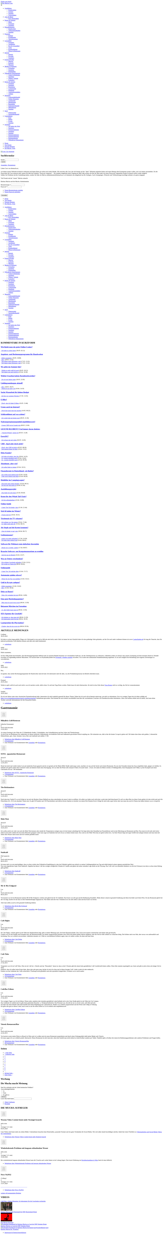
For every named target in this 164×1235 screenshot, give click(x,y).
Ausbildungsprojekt (8, 489)
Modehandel (12, 102)
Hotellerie (11, 90)
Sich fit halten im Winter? (11, 511)
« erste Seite (8, 1052)
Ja (3, 1091)
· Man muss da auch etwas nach (10, 602)
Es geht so (6, 1095)
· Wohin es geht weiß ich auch (10, 370)
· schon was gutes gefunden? (9, 538)
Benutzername (6, 185)
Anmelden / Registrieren (8, 165)
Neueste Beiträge (10, 146)
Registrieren (41, 742)
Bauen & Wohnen (10, 20)
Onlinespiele (5, 568)
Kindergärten (12, 10)
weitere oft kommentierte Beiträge (11, 1193)
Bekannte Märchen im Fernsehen (14, 606)
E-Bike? (4, 400)
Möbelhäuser (12, 107)
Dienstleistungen (10, 27)
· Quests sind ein (6, 515)
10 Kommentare (9, 1011)
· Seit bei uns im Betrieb (8, 555)
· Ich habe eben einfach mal (9, 540)
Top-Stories (8, 145)
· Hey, (2, 359)
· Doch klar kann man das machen (11, 410)
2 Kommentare (9, 774)
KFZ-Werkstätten (13, 18)
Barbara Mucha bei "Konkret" (10, 1229)
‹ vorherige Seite (9, 1054)
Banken (10, 35)
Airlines (10, 94)
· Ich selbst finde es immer (8, 467)
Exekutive (11, 80)
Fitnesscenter (12, 112)
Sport (6, 111)
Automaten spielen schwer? (11, 575)
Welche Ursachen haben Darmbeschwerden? (18, 376)
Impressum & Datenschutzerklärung (15, 1232)
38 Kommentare (9, 1043)
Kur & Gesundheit (13, 46)
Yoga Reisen (108, 685)
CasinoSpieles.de (138, 639)
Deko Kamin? (6, 453)
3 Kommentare (9, 873)
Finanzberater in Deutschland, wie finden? (17, 471)
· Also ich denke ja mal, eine (9, 531)
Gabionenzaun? (7, 535)
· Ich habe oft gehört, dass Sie (10, 456)
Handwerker (12, 29)
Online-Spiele (6, 504)
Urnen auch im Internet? (10, 407)
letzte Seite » (8, 1075)
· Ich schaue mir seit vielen (9, 440)
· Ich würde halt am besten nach (10, 418)
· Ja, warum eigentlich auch (9, 458)
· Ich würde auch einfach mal (9, 474)
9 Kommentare (9, 839)
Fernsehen (11, 68)
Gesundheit (8, 41)
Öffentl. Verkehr (13, 78)
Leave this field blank (7, 1098)
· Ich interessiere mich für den (10, 619)
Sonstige (10, 13)
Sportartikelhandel (13, 114)
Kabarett (10, 63)
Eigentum (11, 24)
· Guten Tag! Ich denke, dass (9, 507)
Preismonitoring (13, 138)
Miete (10, 22)
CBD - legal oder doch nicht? (12, 444)
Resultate (7, 1104)
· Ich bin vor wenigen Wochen (10, 396)
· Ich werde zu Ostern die (8, 564)
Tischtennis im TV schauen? (12, 519)
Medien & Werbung (11, 66)
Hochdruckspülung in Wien (89, 1160)
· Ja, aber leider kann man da (9, 610)
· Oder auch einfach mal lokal (10, 476)
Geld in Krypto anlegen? (10, 582)
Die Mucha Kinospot (7, 1222)
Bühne (10, 119)
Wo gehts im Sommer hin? (11, 367)
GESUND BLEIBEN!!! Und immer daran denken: (20, 429)
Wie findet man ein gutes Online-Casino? (17, 347)
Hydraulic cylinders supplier (64, 657)
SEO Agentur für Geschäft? (11, 614)
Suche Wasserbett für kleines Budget (15, 392)
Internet (7, 53)
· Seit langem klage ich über (9, 449)
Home (6, 143)
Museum (11, 65)
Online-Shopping (13, 99)
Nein (4, 1093)
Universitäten (12, 15)
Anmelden (31, 742)
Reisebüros (11, 87)
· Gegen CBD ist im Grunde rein (10, 425)
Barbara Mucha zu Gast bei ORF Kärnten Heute (15, 1226)
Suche (3, 160)
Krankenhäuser (12, 49)
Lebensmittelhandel (14, 97)
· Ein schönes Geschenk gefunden (11, 562)
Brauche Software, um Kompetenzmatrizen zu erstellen (22, 551)
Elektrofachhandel (13, 106)
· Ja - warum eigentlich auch (9, 460)
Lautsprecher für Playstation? (12, 623)
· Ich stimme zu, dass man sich (10, 617)
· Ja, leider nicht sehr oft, (8, 524)
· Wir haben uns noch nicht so (10, 372)
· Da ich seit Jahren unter (8, 379)
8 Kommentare (9, 941)
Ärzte (10, 47)
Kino (9, 118)
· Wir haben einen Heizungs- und (11, 361)
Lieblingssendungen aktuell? (12, 383)
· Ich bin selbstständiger (8, 500)
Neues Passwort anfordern (12, 192)
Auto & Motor (9, 17)
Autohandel (11, 100)
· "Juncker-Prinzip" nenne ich (10, 433)
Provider (10, 56)
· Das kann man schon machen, (10, 483)
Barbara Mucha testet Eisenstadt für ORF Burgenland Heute (19, 1212)
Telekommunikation (14, 30)
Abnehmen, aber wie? (9, 464)
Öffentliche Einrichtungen (12, 73)
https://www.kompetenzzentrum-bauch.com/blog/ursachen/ (18, 698)
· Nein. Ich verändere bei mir (9, 595)
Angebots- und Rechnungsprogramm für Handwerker (22, 354)
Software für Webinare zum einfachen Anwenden (20, 544)
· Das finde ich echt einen (8, 493)
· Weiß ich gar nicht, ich (8, 388)
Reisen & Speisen (10, 82)
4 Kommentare (9, 741)
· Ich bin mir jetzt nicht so (8, 485)
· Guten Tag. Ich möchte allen (10, 571)
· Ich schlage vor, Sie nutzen (9, 522)
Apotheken (11, 44)
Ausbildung (8, 8)
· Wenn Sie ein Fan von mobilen (10, 579)
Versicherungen (13, 39)
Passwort (4, 187)
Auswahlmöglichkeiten (8, 1089)
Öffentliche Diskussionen (16, 140)
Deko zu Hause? (7, 592)
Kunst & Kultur (9, 59)
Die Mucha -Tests (10, 148)
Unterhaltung (8, 116)
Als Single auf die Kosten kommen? (14, 528)
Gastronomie (12, 88)
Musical (10, 61)
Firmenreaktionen (13, 130)
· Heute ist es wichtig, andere (9, 547)
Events (10, 121)
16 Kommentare (9, 976)
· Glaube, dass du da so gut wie (10, 626)
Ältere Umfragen (10, 1102)
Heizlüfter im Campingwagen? (13, 480)
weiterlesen (8, 644)
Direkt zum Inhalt (6, 1)
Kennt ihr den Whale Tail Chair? (14, 496)
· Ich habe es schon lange (8, 350)
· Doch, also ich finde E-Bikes (10, 403)
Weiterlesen (17, 739)
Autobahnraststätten (14, 92)
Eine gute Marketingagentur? (12, 599)
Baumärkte (11, 104)
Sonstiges (11, 25)
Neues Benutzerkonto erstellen (14, 190)
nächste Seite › (9, 1073)
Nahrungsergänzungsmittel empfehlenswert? (18, 422)
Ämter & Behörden (14, 75)
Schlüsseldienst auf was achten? (13, 414)
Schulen (10, 12)
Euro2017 (5, 436)
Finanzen (7, 34)
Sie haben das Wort (14, 126)
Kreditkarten (12, 37)
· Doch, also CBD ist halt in (9, 447)
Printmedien (12, 71)
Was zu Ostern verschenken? (12, 559)
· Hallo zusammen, (6, 358)
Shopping (7, 95)
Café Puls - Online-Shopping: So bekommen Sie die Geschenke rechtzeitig (23, 1201)
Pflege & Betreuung (14, 51)
